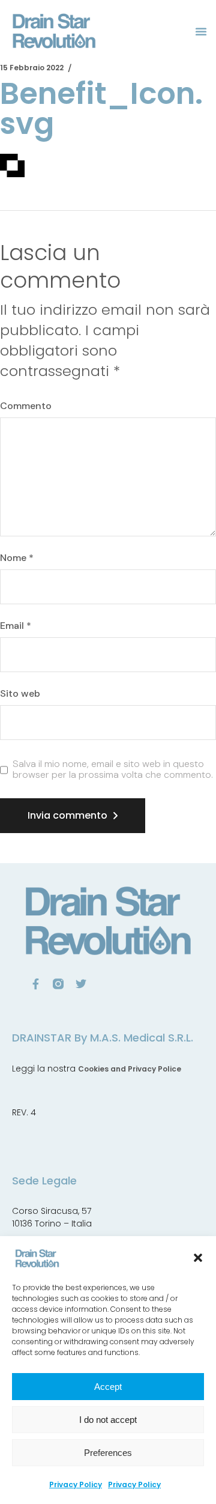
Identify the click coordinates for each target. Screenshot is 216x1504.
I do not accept (108, 1420)
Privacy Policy (75, 1484)
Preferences (108, 1453)
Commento (26, 406)
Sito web (20, 694)
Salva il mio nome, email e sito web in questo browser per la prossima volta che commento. (113, 769)
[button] (198, 1258)
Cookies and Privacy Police (129, 1069)
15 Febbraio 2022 (32, 67)
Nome (17, 558)
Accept (108, 1386)
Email (15, 626)
